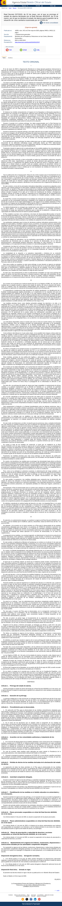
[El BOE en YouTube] (39, 900)
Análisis (10, 57)
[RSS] (22, 900)
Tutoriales (33, 896)
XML (38, 50)
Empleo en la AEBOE (41, 896)
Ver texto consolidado (50, 23)
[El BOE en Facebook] (31, 900)
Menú (51, 6)
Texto (4, 57)
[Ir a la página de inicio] (31, 2)
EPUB (25, 50)
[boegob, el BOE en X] (27, 900)
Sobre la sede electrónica (19, 895)
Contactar (10, 895)
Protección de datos (49, 895)
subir (58, 890)
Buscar (14, 8)
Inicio (10, 8)
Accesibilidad (40, 895)
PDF (10, 50)
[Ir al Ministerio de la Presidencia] (3, 2)
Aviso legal (33, 895)
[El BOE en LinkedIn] (35, 900)
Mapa (28, 895)
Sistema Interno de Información (22, 896)
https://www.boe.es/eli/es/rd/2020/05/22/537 (27, 42)
